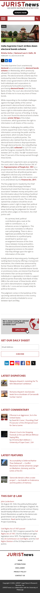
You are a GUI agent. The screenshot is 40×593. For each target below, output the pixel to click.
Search (37, 18)
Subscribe (20, 354)
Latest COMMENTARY (15, 409)
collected (18, 147)
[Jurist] (20, 5)
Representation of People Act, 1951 (19, 167)
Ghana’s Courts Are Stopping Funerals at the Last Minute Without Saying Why (24, 434)
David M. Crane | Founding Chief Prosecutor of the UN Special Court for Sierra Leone (24, 423)
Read (13, 519)
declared (4, 68)
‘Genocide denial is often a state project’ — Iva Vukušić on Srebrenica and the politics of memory (24, 480)
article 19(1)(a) (14, 118)
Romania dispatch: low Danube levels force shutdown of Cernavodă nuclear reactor (24, 394)
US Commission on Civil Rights (16, 539)
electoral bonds (17, 88)
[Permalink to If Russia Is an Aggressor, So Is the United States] (4, 417)
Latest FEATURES (12, 455)
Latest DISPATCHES (13, 375)
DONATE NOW (20, 13)
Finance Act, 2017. (29, 180)
